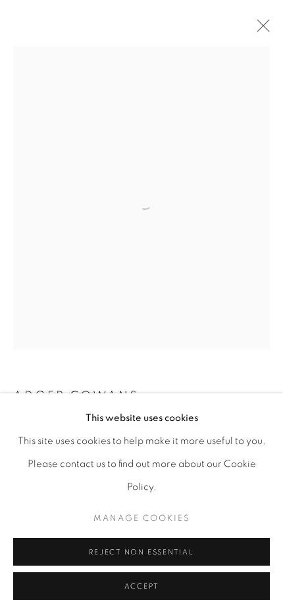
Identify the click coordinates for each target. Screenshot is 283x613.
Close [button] (260, 29)
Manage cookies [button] (141, 518)
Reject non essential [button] (141, 552)
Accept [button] (141, 586)
